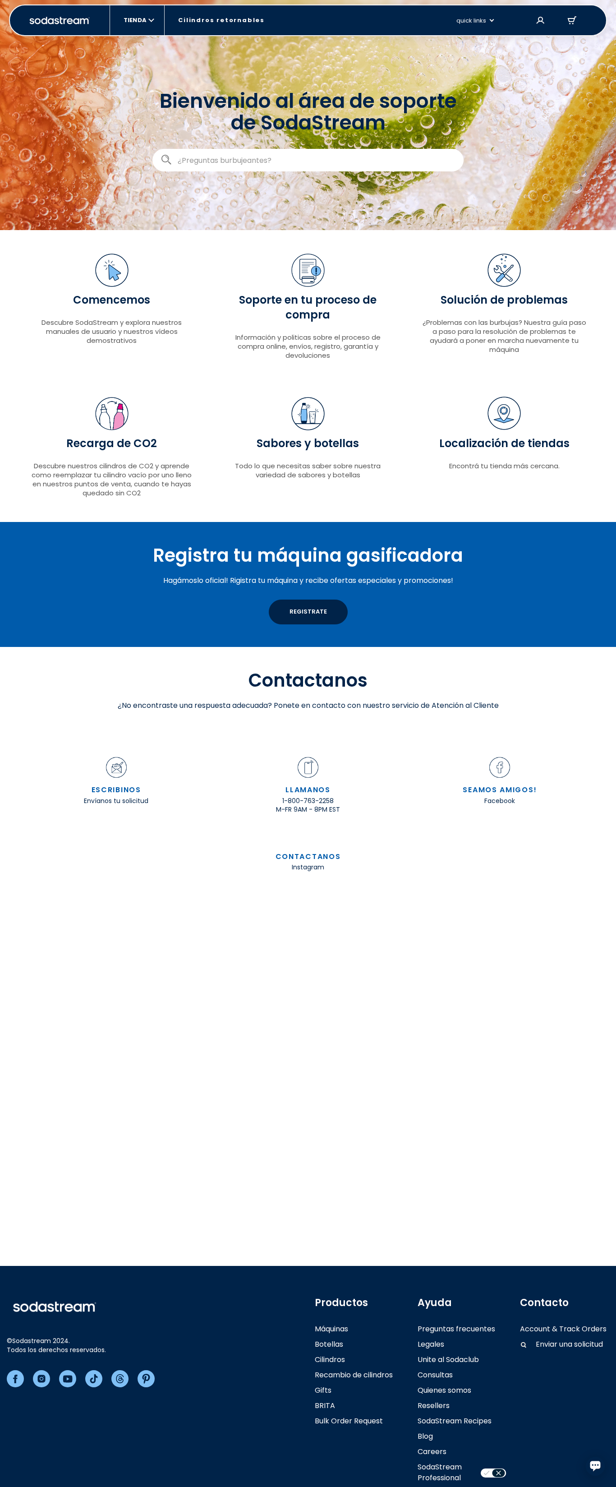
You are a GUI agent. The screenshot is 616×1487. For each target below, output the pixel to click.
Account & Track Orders (563, 1329)
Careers (432, 1451)
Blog (425, 1436)
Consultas (435, 1375)
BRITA (325, 1405)
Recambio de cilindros (354, 1375)
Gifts (323, 1390)
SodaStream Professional (440, 1472)
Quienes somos (444, 1390)
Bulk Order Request (349, 1421)
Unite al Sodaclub (448, 1359)
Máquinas (331, 1329)
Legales (431, 1344)
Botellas (329, 1344)
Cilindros (330, 1359)
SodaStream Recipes (455, 1421)
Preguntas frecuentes (456, 1329)
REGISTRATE (308, 611)
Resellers (434, 1405)
